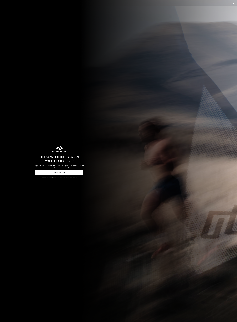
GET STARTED (59, 172)
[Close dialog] (233, 3)
